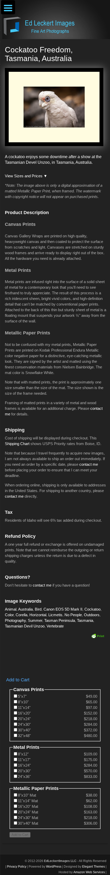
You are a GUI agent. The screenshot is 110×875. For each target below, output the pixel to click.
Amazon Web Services (89, 872)
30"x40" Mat (28, 823)
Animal (10, 609)
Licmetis (55, 615)
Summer (35, 620)
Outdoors (92, 615)
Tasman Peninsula (59, 620)
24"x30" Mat (28, 817)
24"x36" (24, 776)
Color (9, 615)
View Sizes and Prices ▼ (26, 176)
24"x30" (24, 724)
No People (73, 615)
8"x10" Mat (27, 795)
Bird (38, 609)
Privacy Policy (16, 866)
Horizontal (37, 615)
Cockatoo (92, 609)
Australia (25, 609)
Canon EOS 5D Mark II (62, 609)
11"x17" (24, 759)
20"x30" (24, 771)
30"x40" (24, 730)
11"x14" (24, 707)
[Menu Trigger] (8, 7)
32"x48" (24, 735)
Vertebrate (55, 626)
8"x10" (23, 702)
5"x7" (22, 696)
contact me (88, 464)
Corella (21, 615)
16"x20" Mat (28, 806)
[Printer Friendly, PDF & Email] (97, 636)
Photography (15, 620)
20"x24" (24, 719)
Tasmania (85, 620)
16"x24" (24, 765)
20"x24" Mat (28, 812)
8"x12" (23, 754)
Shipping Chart (17, 443)
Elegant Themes (93, 866)
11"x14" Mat (28, 801)
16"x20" (24, 713)
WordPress (53, 866)
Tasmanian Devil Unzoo (25, 626)
